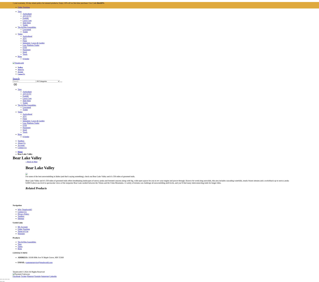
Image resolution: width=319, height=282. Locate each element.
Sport (25, 52)
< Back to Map (31, 162)
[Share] (3, 279)
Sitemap (21, 218)
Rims (20, 56)
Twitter (24, 276)
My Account (23, 227)
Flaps (25, 41)
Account (20, 72)
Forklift (26, 18)
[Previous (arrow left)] (1, 281)
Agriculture (27, 14)
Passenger (27, 50)
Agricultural (27, 36)
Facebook (16, 276)
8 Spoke (26, 59)
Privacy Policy (23, 214)
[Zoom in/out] (8, 279)
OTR (25, 47)
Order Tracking (24, 7)
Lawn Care (27, 20)
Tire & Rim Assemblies (27, 27)
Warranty (21, 234)
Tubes (20, 34)
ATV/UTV (27, 16)
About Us (21, 70)
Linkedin (53, 276)
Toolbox (20, 67)
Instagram (45, 276)
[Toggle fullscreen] (6, 279)
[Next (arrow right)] (3, 281)
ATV (25, 38)
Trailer (25, 25)
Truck (25, 54)
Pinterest (30, 276)
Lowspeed (27, 29)
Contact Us (21, 74)
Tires (20, 11)
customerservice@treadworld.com (39, 262)
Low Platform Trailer (31, 45)
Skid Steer (27, 23)
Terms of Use (23, 231)
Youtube (37, 276)
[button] (16, 78)
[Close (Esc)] (1, 279)
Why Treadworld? (25, 209)
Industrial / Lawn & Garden (33, 43)
